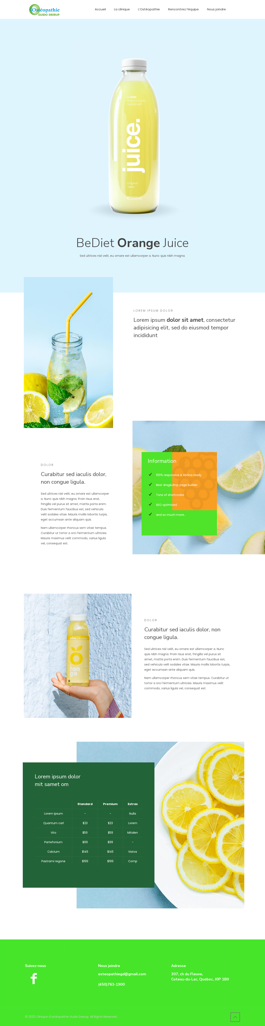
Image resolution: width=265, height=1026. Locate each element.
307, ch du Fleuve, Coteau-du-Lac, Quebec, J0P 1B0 (200, 977)
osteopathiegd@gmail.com (122, 974)
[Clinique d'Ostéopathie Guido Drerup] (44, 9)
